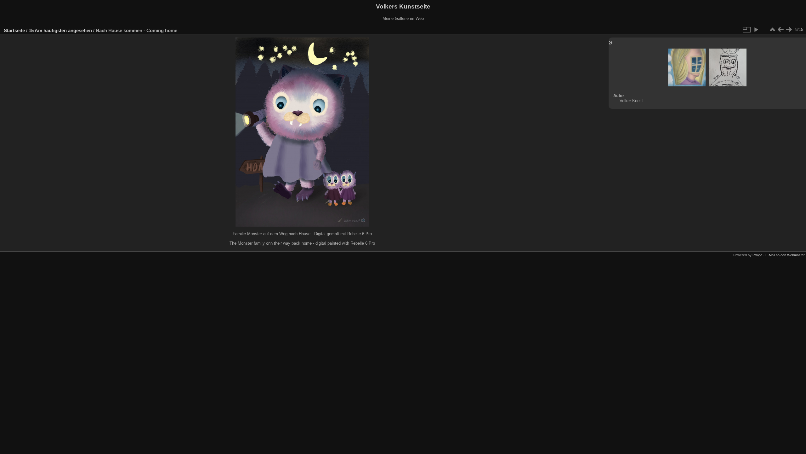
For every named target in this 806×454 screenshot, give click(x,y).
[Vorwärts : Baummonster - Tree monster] (789, 30)
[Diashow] (756, 30)
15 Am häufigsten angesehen (60, 30)
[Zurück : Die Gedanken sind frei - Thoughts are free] (780, 30)
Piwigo (757, 255)
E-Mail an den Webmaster (785, 255)
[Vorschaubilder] (772, 30)
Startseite (14, 30)
